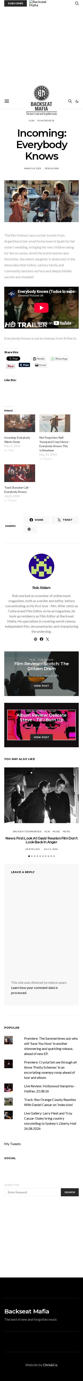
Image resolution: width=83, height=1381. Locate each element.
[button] (77, 101)
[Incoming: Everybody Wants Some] (19, 423)
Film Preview (45, 120)
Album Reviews (36, 711)
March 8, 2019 (32, 168)
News (66, 831)
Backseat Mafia (26, 1311)
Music (52, 711)
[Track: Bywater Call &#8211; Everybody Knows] (19, 473)
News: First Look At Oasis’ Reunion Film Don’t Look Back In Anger (41, 840)
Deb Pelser (32, 849)
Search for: (11, 1185)
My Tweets (12, 1144)
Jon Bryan (52, 727)
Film (31, 120)
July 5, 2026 (51, 849)
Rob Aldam (52, 168)
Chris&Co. (50, 1365)
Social (10, 1158)
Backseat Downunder (27, 831)
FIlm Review (45, 659)
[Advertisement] (41, 50)
